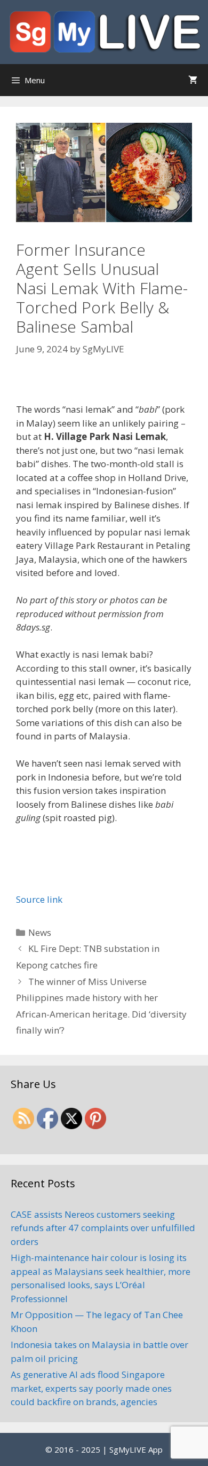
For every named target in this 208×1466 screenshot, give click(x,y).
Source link (39, 899)
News (39, 932)
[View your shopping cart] (193, 80)
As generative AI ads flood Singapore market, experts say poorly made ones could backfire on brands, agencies (91, 1388)
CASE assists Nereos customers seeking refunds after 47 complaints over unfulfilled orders (103, 1228)
